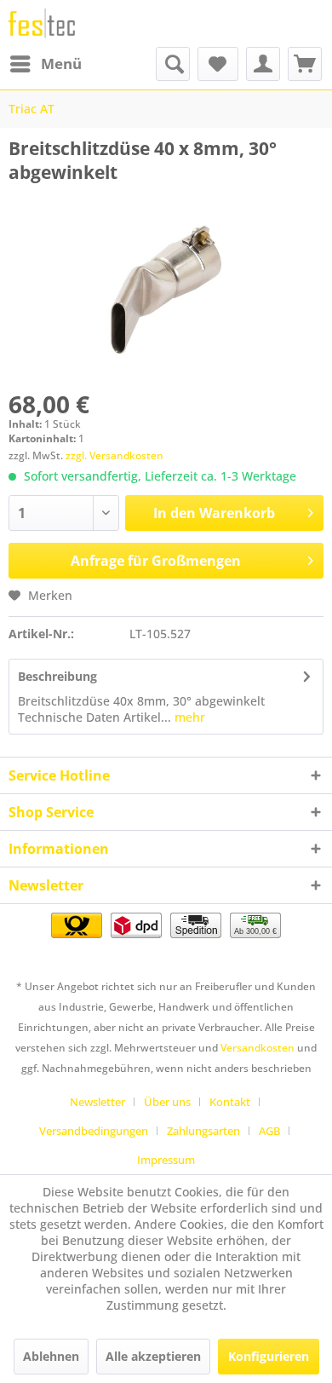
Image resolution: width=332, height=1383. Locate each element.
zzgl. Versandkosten (114, 455)
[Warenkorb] (305, 64)
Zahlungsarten (203, 1130)
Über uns (167, 1101)
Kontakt (229, 1101)
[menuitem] (45, 64)
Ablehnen (51, 1356)
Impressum (166, 1159)
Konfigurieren (268, 1356)
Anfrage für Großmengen (156, 560)
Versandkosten (257, 1047)
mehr (188, 717)
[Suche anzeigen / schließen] (173, 64)
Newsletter (97, 1101)
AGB (269, 1130)
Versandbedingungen (93, 1130)
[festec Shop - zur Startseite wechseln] (42, 23)
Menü (61, 63)
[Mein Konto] (263, 64)
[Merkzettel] (217, 64)
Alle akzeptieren (153, 1356)
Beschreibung (57, 676)
